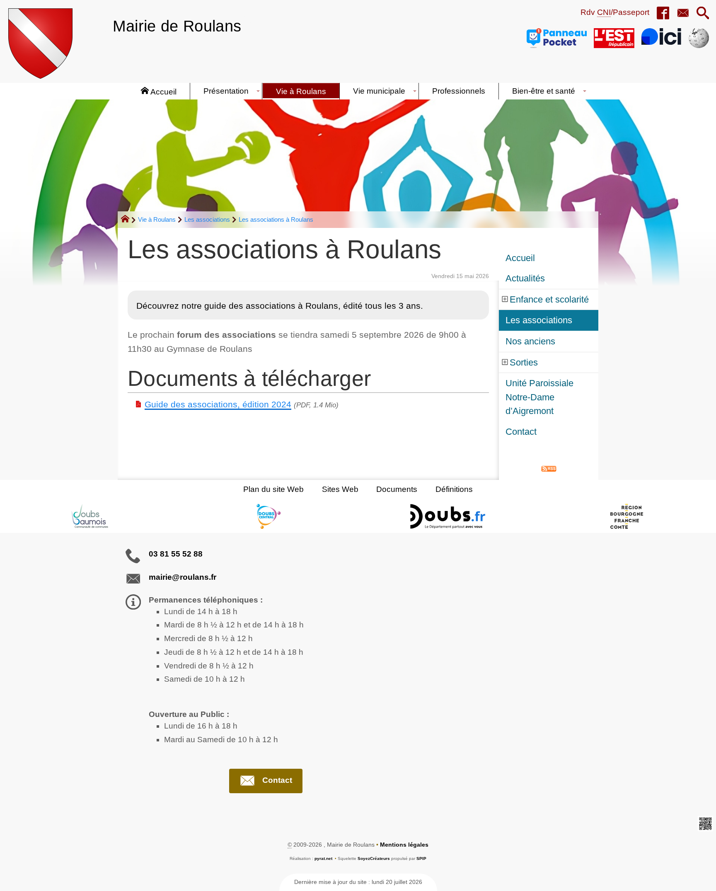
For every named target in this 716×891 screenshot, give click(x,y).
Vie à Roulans (157, 219)
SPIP (421, 858)
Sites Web (340, 489)
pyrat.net (323, 858)
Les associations (207, 219)
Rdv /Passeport (615, 12)
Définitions (454, 489)
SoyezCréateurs (374, 858)
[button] (703, 13)
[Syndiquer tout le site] (549, 468)
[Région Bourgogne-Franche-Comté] (626, 516)
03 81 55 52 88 (176, 554)
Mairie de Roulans (177, 26)
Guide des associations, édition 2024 (218, 404)
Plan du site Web (273, 489)
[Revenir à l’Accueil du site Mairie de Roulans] (40, 43)
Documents (396, 489)
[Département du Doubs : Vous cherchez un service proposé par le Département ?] (447, 516)
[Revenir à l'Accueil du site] (128, 220)
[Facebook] (663, 13)
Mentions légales (404, 844)
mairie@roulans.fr (182, 577)
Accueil (520, 258)
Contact (521, 431)
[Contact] (683, 13)
